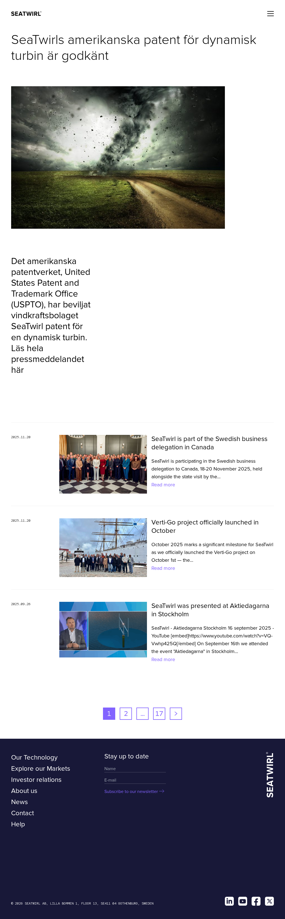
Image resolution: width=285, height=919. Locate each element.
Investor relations (36, 780)
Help (18, 824)
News (19, 802)
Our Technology (34, 757)
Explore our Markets (40, 769)
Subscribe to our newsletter (131, 791)
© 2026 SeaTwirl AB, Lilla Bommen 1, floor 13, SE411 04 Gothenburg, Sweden (82, 903)
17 (159, 713)
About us (24, 791)
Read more (163, 485)
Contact (22, 813)
